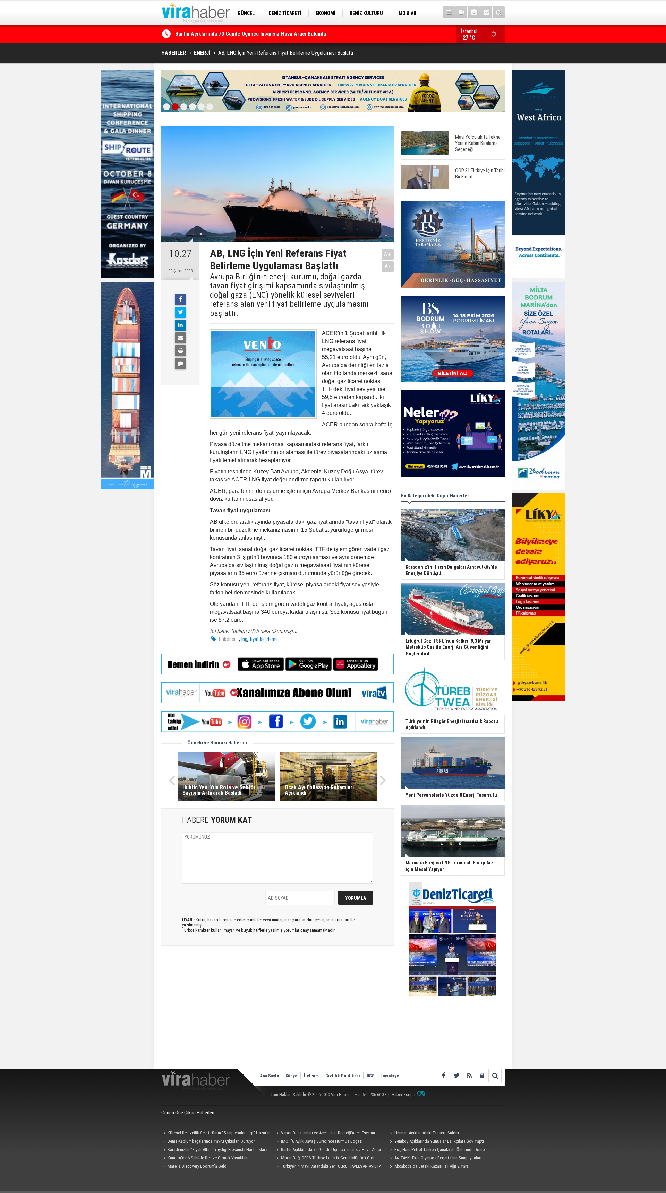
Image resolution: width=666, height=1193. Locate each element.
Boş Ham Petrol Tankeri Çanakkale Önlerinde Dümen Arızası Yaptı (437, 1150)
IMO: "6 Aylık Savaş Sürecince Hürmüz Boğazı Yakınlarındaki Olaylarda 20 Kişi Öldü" (318, 1142)
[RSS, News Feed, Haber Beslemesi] (469, 1075)
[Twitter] (180, 312)
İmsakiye (390, 1075)
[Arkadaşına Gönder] (180, 337)
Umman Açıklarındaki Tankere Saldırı (426, 1132)
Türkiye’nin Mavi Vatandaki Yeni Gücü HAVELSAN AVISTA (331, 1166)
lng (244, 639)
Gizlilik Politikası (342, 1075)
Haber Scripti (403, 1094)
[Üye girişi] (482, 1075)
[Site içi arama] (499, 12)
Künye (291, 1075)
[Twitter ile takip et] (456, 1075)
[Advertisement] (277, 1013)
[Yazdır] (180, 350)
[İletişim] (486, 12)
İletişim (311, 1075)
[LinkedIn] (180, 325)
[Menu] (449, 12)
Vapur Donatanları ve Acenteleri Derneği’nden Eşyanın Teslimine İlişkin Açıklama (325, 1133)
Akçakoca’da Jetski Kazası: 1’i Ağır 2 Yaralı (432, 1166)
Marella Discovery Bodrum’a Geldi (198, 1166)
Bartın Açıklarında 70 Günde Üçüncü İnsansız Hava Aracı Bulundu (328, 1150)
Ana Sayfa (269, 1075)
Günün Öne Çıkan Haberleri (187, 1112)
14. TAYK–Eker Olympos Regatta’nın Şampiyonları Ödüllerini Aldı (434, 1158)
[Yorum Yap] (180, 363)
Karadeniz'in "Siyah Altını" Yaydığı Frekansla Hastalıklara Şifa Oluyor (214, 1150)
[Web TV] (461, 12)
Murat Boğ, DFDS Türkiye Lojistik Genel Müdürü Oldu (328, 1157)
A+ (387, 254)
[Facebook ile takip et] (443, 1075)
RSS (371, 1075)
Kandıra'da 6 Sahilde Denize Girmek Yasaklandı (230, 34)
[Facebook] (180, 299)
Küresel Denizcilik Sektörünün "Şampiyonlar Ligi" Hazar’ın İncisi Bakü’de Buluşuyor (216, 1133)
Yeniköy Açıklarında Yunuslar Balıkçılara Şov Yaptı (439, 1141)
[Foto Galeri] (474, 12)
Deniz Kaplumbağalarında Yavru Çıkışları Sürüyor (211, 1141)
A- (388, 266)
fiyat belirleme (264, 639)
